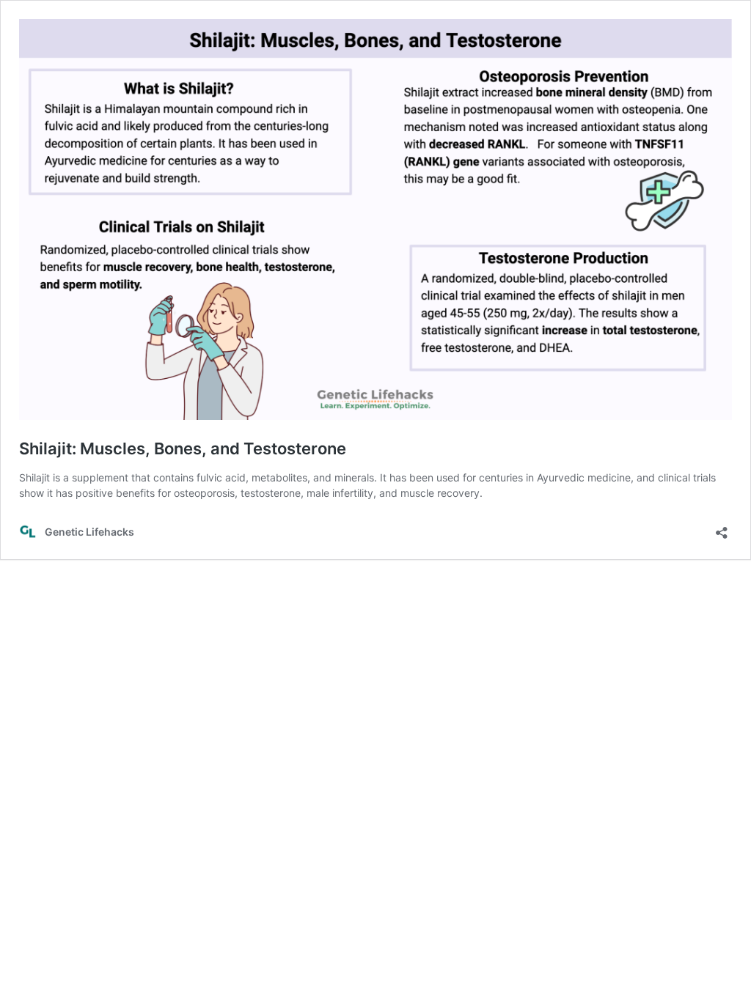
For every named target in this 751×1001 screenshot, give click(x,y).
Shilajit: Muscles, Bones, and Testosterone (182, 448)
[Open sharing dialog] (721, 528)
